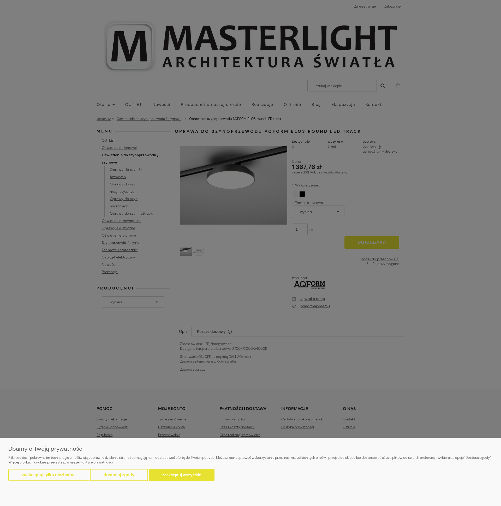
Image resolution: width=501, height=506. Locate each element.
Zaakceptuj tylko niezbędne (49, 475)
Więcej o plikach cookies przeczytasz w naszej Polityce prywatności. (61, 462)
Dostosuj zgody (119, 475)
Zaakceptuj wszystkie (181, 475)
